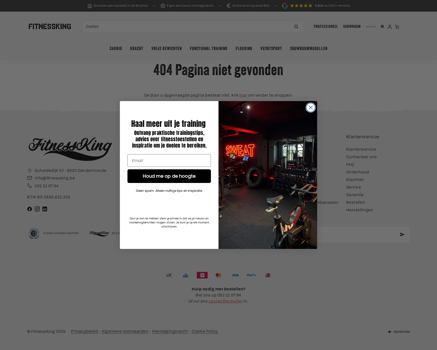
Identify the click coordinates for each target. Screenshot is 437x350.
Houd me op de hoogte (169, 176)
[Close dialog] (310, 107)
